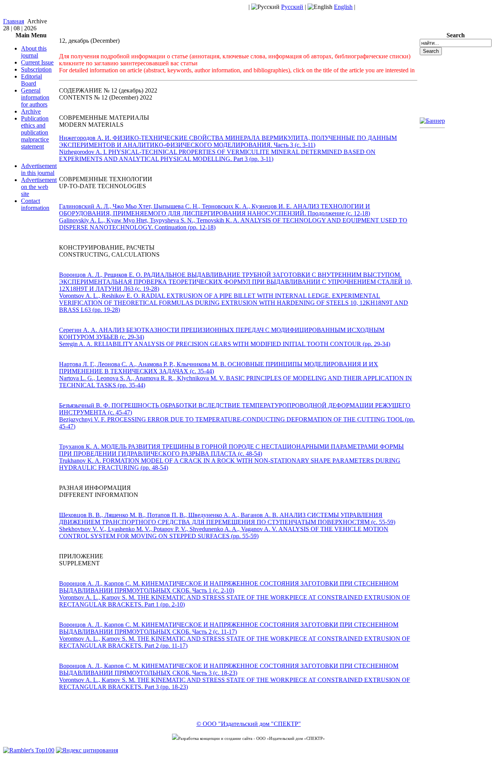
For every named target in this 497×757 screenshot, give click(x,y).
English (343, 6)
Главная (13, 21)
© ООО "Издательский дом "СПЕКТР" (248, 723)
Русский (292, 6)
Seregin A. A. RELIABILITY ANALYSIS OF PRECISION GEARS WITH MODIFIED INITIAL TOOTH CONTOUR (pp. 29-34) (224, 344)
